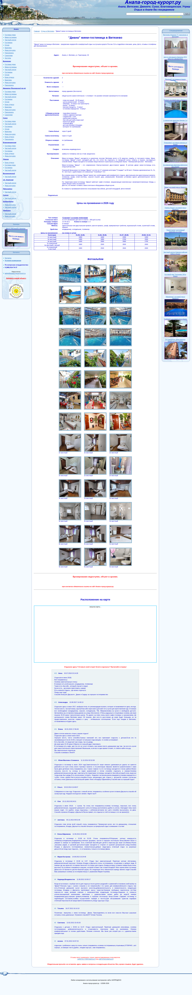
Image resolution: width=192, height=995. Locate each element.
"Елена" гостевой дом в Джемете (175, 100)
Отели (7, 45)
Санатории (9, 55)
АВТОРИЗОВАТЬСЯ (106, 959)
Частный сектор (10, 40)
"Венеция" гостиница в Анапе (175, 79)
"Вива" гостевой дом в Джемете (175, 187)
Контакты (8, 258)
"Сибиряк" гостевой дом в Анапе (175, 319)
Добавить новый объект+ (16, 278)
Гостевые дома (10, 35)
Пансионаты (9, 53)
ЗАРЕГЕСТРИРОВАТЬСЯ (86, 959)
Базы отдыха (9, 77)
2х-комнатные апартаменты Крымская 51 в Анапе (175, 340)
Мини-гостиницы (11, 37)
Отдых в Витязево (47, 31)
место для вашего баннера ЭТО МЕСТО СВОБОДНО (175, 58)
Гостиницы (8, 42)
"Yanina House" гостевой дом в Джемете (175, 208)
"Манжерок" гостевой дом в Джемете (175, 297)
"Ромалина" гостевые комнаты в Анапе (175, 143)
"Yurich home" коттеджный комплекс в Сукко (175, 230)
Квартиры (8, 48)
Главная (37, 31)
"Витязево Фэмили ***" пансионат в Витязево (175, 35)
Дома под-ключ (10, 50)
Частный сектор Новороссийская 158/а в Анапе (175, 253)
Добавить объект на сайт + (171, 17)
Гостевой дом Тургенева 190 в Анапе (175, 275)
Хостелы (8, 58)
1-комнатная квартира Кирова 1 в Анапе (175, 121)
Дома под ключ (10, 216)
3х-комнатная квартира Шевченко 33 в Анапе (175, 165)
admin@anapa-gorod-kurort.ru (15, 273)
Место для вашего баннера (15, 228)
